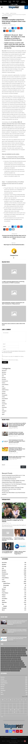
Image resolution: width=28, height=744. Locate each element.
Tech (3, 409)
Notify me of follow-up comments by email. (13, 356)
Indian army (3, 657)
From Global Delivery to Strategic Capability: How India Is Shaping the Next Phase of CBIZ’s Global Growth (16, 433)
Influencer (10, 657)
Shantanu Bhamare (4, 668)
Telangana (4, 410)
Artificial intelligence (5, 649)
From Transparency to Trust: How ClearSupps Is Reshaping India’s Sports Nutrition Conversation (17, 441)
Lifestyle (3, 391)
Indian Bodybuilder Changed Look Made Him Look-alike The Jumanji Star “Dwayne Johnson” (13, 303)
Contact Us (17, 2)
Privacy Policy (10, 2)
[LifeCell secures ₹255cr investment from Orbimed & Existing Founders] (8, 533)
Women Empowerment (15, 670)
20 (14, 709)
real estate (7, 666)
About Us (1, 2)
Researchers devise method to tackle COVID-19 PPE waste (13, 324)
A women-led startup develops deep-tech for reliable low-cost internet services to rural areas (14, 237)
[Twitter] (10, 731)
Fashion (3, 382)
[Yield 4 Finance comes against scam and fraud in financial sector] (20, 533)
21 (18, 709)
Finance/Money (5, 384)
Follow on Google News (23, 2)
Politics (3, 396)
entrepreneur (13, 653)
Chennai (2, 651)
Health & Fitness (4, 17)
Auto (3, 375)
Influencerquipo (17, 657)
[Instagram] (14, 731)
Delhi (15, 651)
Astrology (4, 374)
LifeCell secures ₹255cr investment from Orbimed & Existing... (7, 539)
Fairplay (2, 655)
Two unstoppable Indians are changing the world (7, 552)
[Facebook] (7, 731)
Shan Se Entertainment (21, 666)
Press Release (5, 398)
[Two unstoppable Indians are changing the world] (8, 546)
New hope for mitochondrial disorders (14, 245)
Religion (3, 400)
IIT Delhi (25, 655)
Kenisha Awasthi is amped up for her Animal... (12, 521)
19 (10, 709)
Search (3, 464)
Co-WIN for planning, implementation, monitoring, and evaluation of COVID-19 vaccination (13, 282)
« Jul (2, 716)
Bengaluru (24, 649)
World (3, 414)
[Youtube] (21, 731)
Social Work (4, 403)
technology (3, 670)
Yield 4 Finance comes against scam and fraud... (19, 538)
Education (4, 379)
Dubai (2, 653)
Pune (2, 666)
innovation (15, 659)
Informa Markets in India (6, 659)
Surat (19, 668)
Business (4, 377)
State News (4, 407)
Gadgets (3, 388)
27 (14, 712)
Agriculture (4, 370)
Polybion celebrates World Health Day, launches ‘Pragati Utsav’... (19, 553)
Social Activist (13, 668)
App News (4, 372)
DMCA (14, 1)
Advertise (5, 1)
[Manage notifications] (25, 741)
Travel (3, 412)
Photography (4, 395)
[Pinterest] (17, 731)
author (13, 649)
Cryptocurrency (9, 651)
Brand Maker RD (14, 738)
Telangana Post (14, 255)
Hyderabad (20, 655)
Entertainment (5, 381)
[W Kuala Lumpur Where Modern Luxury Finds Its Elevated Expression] (5, 458)
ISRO (19, 659)
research (13, 666)
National (3, 393)
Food (3, 386)
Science (3, 402)
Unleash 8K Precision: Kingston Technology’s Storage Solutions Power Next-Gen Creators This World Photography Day (17, 449)
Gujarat (8, 655)
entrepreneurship (21, 653)
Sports (3, 405)
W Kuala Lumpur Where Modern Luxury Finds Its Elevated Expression (17, 457)
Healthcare (13, 655)
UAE (8, 670)
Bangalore (18, 649)
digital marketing (21, 651)
